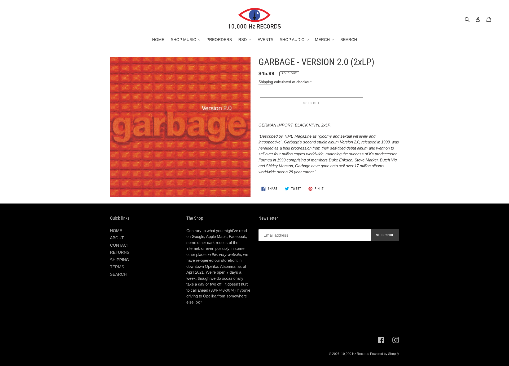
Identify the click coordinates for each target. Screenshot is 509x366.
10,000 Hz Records (355, 354)
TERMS (117, 267)
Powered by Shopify (384, 354)
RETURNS (119, 252)
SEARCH (118, 274)
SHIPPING (119, 259)
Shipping (265, 82)
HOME (116, 230)
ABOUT (117, 238)
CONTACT (119, 245)
